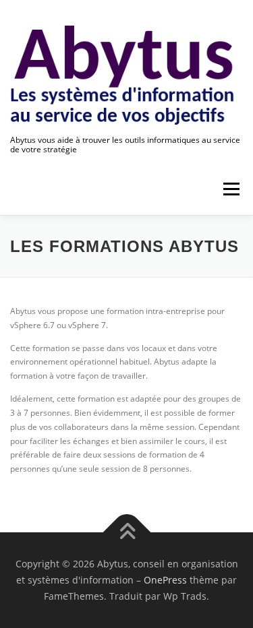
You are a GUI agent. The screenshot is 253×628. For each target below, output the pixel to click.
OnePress (165, 579)
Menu (230, 189)
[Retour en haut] (126, 533)
